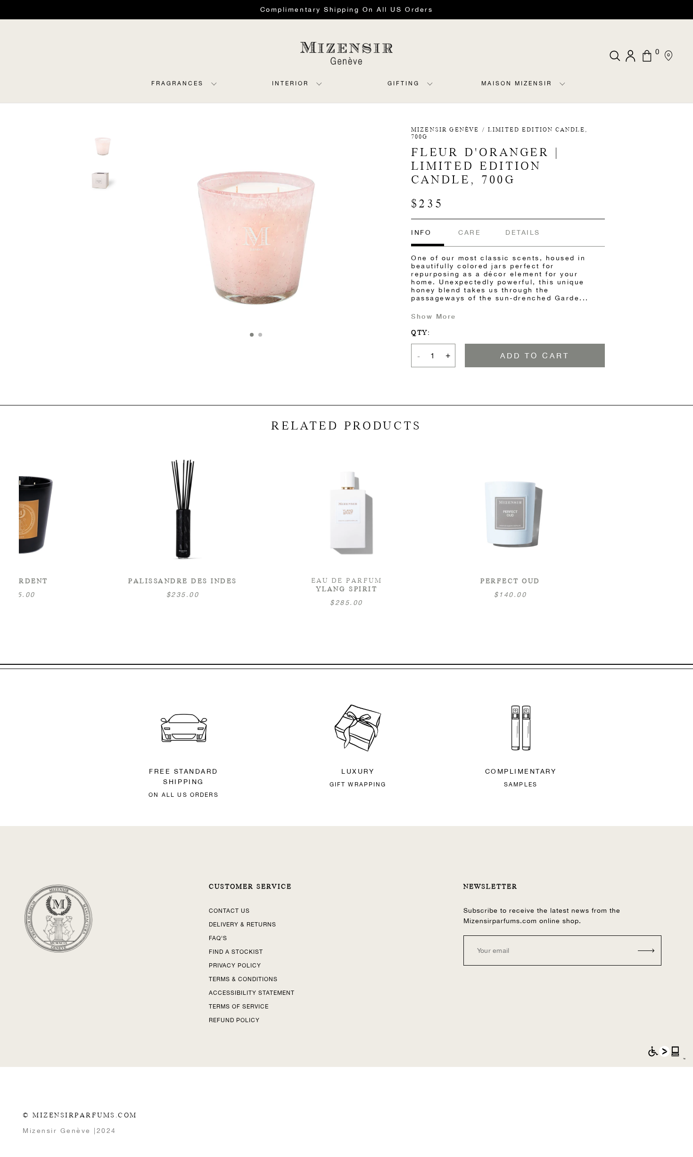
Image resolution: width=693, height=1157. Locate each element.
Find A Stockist (236, 952)
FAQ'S (218, 938)
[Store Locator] (668, 55)
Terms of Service (239, 1006)
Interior (290, 83)
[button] (252, 335)
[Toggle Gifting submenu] (430, 91)
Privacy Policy (235, 965)
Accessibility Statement (252, 993)
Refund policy (234, 1020)
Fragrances (177, 83)
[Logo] (346, 53)
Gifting (404, 83)
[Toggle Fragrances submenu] (214, 91)
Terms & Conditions (243, 979)
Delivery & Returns (242, 924)
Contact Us (229, 911)
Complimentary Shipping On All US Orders (346, 9)
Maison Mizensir (516, 83)
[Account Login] (631, 56)
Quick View (346, 530)
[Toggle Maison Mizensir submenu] (562, 91)
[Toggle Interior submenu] (319, 91)
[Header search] (615, 56)
